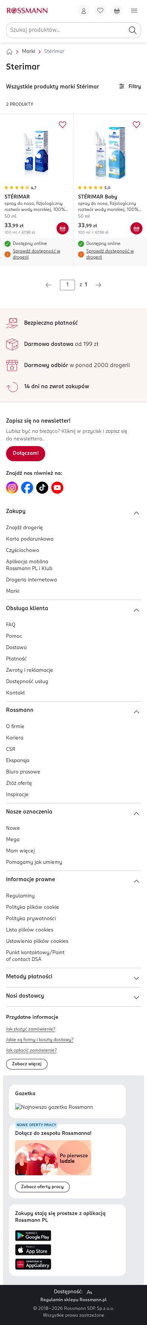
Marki (28, 51)
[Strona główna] (9, 51)
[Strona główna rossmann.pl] (26, 11)
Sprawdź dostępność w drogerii (36, 254)
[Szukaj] (132, 30)
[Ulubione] (100, 11)
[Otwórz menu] (134, 10)
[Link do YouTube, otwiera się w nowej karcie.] (57, 488)
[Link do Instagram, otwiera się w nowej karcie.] (12, 488)
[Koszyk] (117, 11)
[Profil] (84, 11)
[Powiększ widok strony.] (89, 1292)
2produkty (19, 104)
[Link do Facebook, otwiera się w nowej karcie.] (27, 488)
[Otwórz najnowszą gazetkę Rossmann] (54, 1107)
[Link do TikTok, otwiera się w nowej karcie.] (42, 488)
